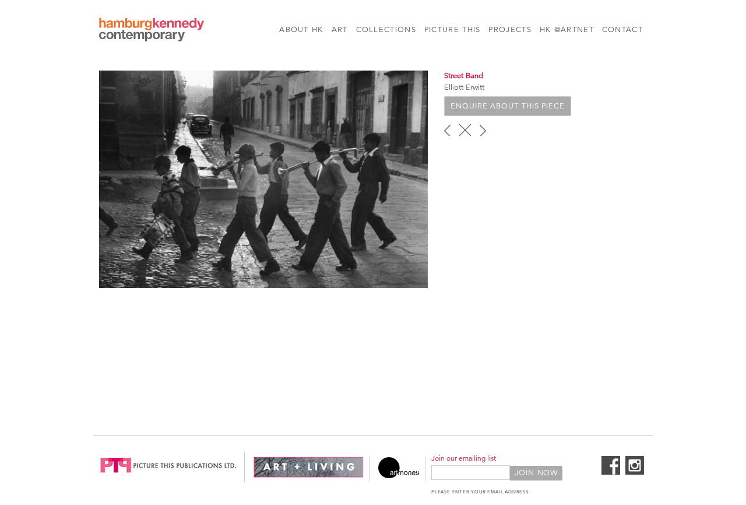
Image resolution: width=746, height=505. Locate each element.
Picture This (452, 29)
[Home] (151, 31)
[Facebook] (610, 472)
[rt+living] (308, 476)
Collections (386, 29)
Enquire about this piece (508, 106)
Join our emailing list (463, 458)
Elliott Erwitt (464, 87)
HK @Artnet (567, 29)
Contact (622, 29)
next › (483, 130)
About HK (301, 29)
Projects (509, 29)
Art (340, 29)
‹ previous (447, 130)
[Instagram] (634, 472)
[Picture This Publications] (168, 476)
